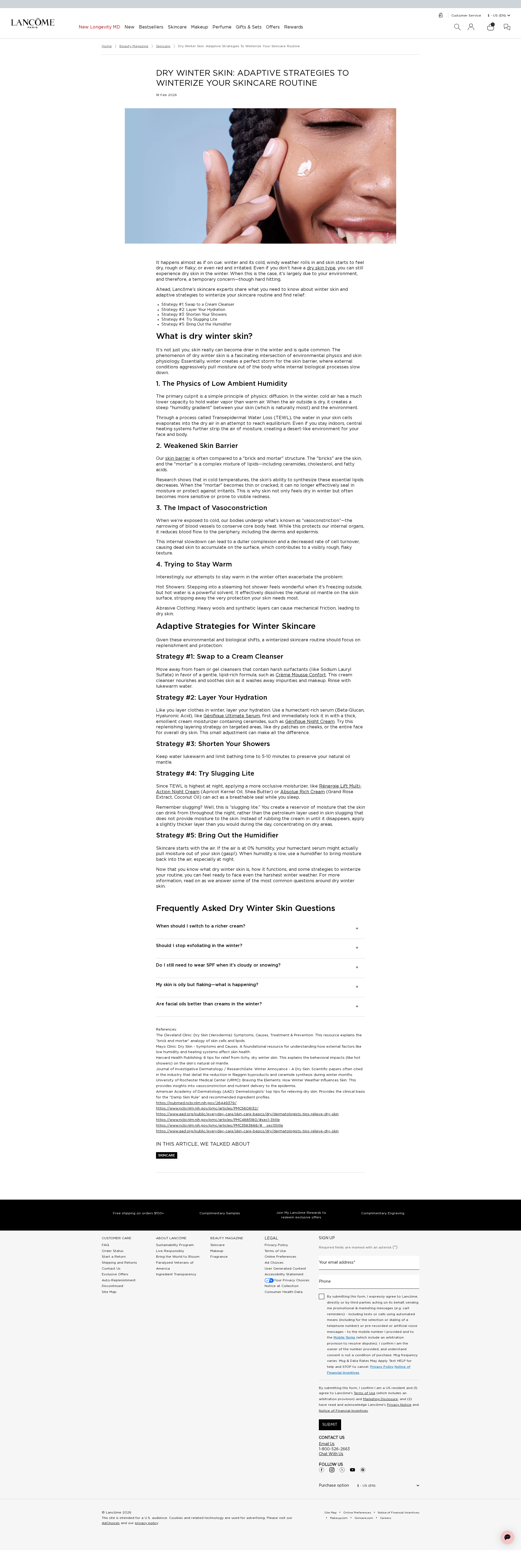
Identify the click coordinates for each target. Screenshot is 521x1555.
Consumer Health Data (284, 1291)
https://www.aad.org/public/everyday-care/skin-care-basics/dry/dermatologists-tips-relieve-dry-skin (247, 1114)
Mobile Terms (344, 1337)
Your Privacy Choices (291, 1280)
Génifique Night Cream (310, 721)
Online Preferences (280, 1256)
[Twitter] (342, 1470)
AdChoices (111, 1523)
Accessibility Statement (284, 1274)
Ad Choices (274, 1262)
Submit (330, 1425)
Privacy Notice (399, 1404)
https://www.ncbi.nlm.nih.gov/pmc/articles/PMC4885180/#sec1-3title (218, 1120)
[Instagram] (332, 1470)
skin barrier (177, 458)
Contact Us (111, 1268)
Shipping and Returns (119, 1262)
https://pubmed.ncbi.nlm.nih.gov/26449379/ (196, 1103)
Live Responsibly (170, 1251)
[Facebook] (321, 1470)
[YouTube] (352, 1470)
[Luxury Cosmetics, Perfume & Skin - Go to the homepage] (32, 23)
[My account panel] (471, 27)
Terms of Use (275, 1251)
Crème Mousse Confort (301, 675)
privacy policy (146, 1523)
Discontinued (112, 1286)
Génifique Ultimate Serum (232, 716)
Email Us (327, 1444)
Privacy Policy (276, 1245)
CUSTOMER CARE (116, 1238)
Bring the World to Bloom (177, 1256)
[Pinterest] (363, 1470)
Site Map (109, 1291)
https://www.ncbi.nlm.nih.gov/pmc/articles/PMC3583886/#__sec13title (219, 1125)
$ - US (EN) (497, 15)
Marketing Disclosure (380, 1399)
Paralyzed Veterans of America (174, 1265)
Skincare (166, 1155)
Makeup (216, 1251)
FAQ (105, 1245)
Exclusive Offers (115, 1274)
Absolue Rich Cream (302, 792)
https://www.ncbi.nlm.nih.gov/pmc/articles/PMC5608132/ (207, 1108)
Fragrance (219, 1256)
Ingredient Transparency (176, 1274)
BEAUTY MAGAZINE (226, 1238)
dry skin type (321, 268)
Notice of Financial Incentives (343, 1410)
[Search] (457, 27)
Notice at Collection (281, 1286)
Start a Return (114, 1256)
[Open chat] (507, 1537)
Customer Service (466, 15)
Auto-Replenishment (119, 1280)
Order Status (112, 1251)
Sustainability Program (175, 1245)
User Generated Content (285, 1268)
